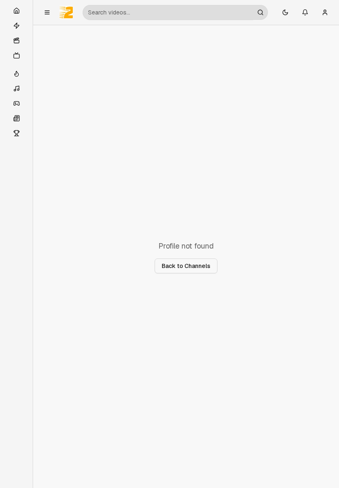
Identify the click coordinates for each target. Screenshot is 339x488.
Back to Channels (186, 266)
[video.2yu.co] (66, 12)
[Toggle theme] (285, 12)
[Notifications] (305, 12)
